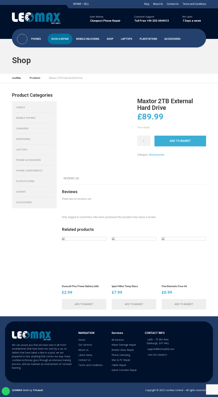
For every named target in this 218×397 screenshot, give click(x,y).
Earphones (23, 139)
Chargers (22, 128)
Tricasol (38, 390)
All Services (118, 339)
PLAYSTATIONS (148, 39)
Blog (146, 4)
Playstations (25, 181)
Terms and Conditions (194, 4)
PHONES (36, 39)
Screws (21, 191)
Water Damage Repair (124, 344)
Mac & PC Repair (121, 360)
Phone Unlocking (121, 355)
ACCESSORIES (172, 39)
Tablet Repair (119, 365)
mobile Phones (26, 117)
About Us (158, 4)
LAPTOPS (126, 39)
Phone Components (29, 170)
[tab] (71, 178)
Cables (20, 107)
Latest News (85, 355)
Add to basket (180, 140)
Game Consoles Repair (124, 370)
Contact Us (173, 4)
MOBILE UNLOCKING (87, 39)
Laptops (21, 149)
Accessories (156, 154)
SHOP (110, 39)
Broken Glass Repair (123, 349)
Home (81, 339)
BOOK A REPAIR (60, 39)
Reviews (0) (71, 178)
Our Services (85, 344)
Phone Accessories (28, 160)
